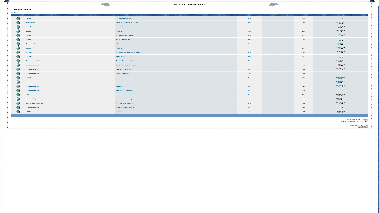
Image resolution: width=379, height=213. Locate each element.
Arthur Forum (365, 126)
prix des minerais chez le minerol (124, 35)
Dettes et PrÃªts (30, 22)
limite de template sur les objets (124, 18)
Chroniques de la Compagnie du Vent (125, 60)
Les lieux (28, 94)
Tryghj (249, 43)
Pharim (249, 69)
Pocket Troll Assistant (121, 82)
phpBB (356, 125)
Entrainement (119, 86)
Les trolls (28, 111)
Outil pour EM (119, 31)
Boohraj (249, 82)
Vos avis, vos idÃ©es (32, 44)
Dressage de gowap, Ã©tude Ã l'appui (126, 65)
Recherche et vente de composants (125, 77)
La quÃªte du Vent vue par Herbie (124, 103)
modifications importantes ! (123, 73)
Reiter (249, 73)
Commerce (29, 52)
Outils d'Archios (120, 48)
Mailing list (118, 43)
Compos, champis (120, 56)
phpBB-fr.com (365, 127)
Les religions (119, 111)
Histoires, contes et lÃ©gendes (34, 61)
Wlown (249, 27)
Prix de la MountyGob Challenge (124, 99)
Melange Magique (120, 27)
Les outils (28, 18)
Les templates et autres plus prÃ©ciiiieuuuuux (128, 52)
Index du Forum (15, 12)
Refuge (117, 94)
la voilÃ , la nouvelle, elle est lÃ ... (124, 69)
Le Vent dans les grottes (32, 65)
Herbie (249, 18)
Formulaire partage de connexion (124, 90)
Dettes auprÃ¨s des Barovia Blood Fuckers (127, 22)
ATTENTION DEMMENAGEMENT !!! (125, 107)
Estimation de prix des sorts (123, 39)
